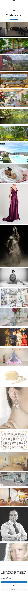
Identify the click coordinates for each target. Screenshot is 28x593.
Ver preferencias (14, 589)
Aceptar (14, 582)
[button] (26, 568)
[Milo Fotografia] (14, 6)
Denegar (14, 585)
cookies (14, 591)
